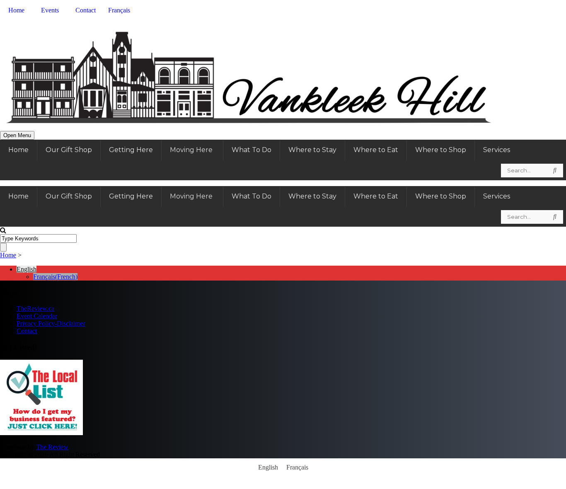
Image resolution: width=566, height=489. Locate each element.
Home (8, 255)
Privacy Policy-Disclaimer (51, 323)
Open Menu (17, 135)
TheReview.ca (35, 308)
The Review (52, 446)
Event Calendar (37, 316)
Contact (27, 330)
